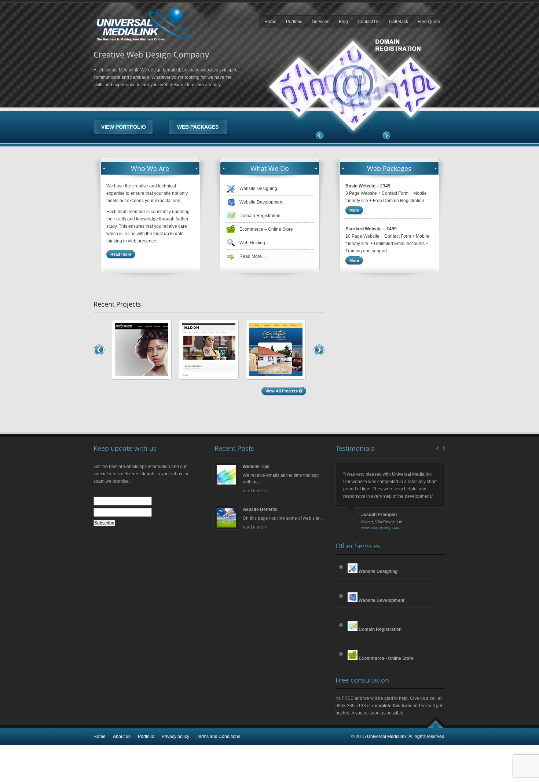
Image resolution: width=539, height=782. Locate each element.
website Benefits (260, 509)
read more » (255, 490)
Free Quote (429, 21)
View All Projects (282, 391)
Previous (320, 135)
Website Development (261, 202)
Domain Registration (259, 215)
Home (270, 21)
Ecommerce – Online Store (266, 229)
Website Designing (258, 188)
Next (385, 135)
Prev (436, 448)
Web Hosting (252, 242)
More (354, 210)
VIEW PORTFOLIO (123, 127)
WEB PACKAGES (198, 127)
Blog (343, 21)
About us (122, 736)
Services (320, 21)
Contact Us (369, 21)
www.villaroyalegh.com (381, 527)
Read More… (252, 256)
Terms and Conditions (218, 736)
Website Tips (256, 466)
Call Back (398, 21)
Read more (120, 254)
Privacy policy (175, 736)
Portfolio (294, 21)
